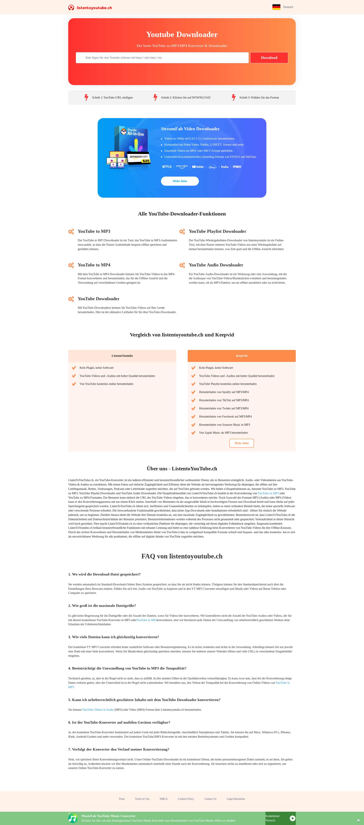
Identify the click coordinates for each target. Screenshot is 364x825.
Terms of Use (142, 798)
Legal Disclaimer (236, 798)
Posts (122, 798)
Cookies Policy (186, 798)
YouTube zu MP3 (268, 493)
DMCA (164, 798)
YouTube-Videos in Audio (98, 709)
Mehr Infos (180, 181)
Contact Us (210, 798)
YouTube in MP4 (146, 620)
